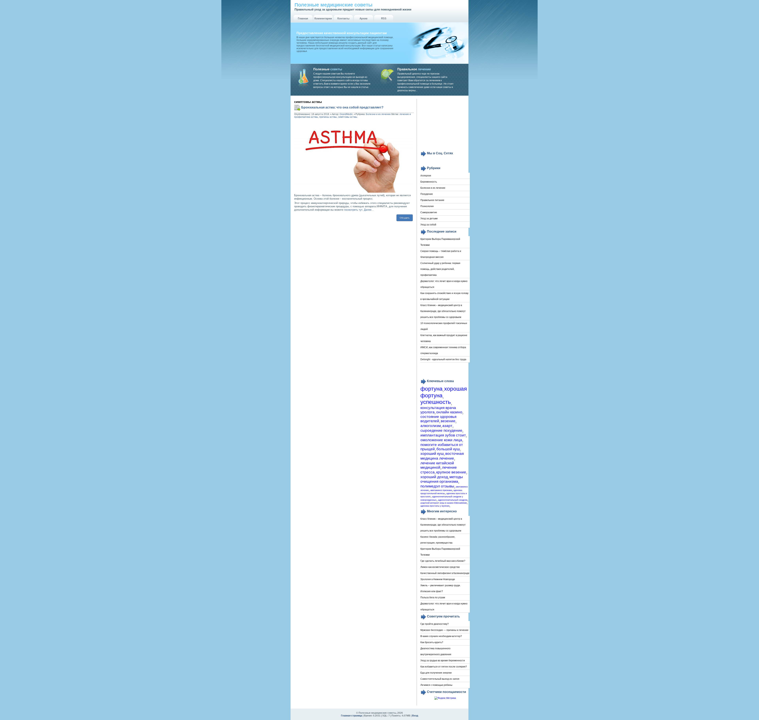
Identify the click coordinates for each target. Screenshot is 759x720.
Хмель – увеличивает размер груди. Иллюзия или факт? (440, 588)
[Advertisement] (445, 125)
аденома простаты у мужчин (434, 506)
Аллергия (425, 175)
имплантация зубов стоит (443, 435)
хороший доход (434, 477)
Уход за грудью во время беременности (442, 660)
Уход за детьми (429, 218)
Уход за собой (428, 224)
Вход (415, 715)
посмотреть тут (353, 209)
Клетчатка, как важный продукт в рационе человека (443, 338)
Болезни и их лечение (378, 114)
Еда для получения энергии (436, 672)
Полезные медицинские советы (333, 5)
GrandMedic (346, 114)
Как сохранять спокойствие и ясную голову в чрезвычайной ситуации (444, 296)
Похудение (426, 194)
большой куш (448, 449)
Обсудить (405, 218)
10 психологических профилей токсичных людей (443, 326)
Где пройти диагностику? (434, 624)
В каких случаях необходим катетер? (441, 636)
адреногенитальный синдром (452, 500)
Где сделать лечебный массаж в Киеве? (442, 561)
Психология (427, 206)
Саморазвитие (428, 212)
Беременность (428, 181)
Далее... (369, 209)
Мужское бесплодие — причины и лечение (444, 630)
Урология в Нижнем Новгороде (437, 579)
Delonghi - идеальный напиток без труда (443, 359)
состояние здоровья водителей (438, 419)
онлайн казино (449, 412)
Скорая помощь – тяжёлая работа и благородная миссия (440, 254)
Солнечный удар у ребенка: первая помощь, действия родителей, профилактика (440, 269)
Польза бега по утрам (432, 597)
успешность (435, 402)
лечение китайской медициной (437, 465)
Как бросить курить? (431, 642)
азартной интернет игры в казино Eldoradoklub (443, 503)
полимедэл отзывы (437, 486)
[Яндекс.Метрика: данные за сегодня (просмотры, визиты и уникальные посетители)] (445, 698)
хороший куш (432, 453)
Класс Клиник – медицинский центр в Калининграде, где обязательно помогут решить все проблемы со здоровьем (443, 311)
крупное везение (451, 472)
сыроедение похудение (441, 430)
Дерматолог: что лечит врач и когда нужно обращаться (443, 284)
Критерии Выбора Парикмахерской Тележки (440, 242)
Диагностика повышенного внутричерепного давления (435, 651)
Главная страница (351, 715)
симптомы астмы (347, 117)
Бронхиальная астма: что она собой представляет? (342, 107)
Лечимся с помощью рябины (436, 685)
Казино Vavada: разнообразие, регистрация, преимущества (437, 539)
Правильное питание (432, 200)
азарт (447, 426)
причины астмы (328, 117)
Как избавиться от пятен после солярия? (443, 666)
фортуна (431, 389)
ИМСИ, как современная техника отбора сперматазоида (443, 350)
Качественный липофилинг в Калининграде (444, 573)
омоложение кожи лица (441, 440)
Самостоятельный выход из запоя (439, 679)
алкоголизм (430, 426)
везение (448, 421)
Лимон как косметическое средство (440, 567)
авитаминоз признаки (441, 490)
